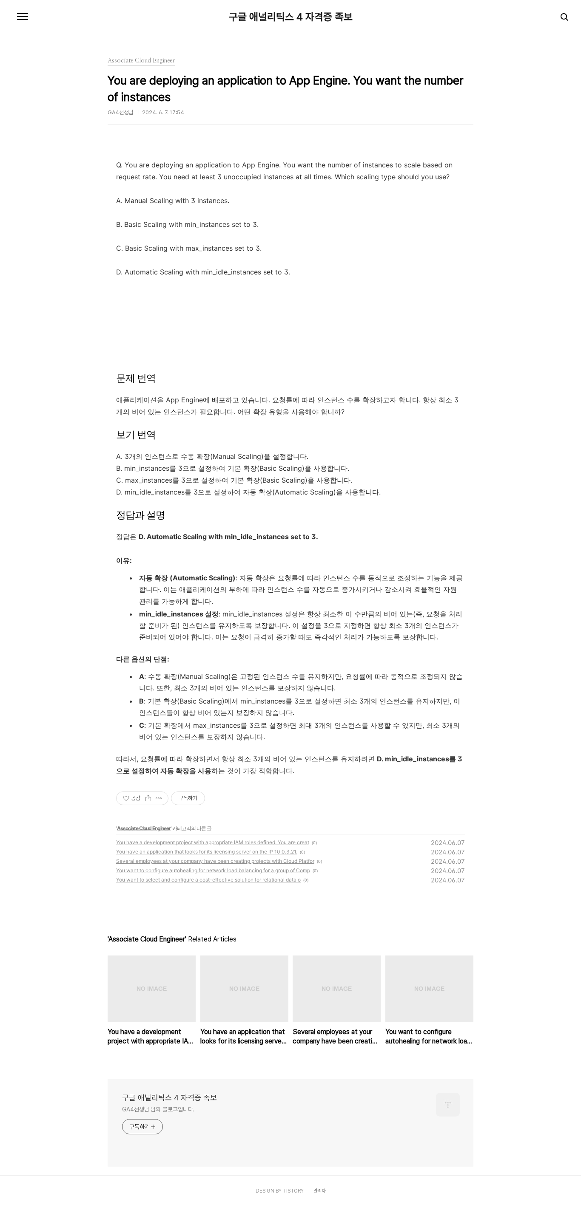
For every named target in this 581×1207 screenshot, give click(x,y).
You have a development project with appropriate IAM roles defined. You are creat (212, 842)
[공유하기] (148, 798)
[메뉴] (22, 16)
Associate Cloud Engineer (144, 828)
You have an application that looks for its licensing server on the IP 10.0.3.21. (206, 851)
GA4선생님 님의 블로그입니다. (158, 1109)
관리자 (319, 1191)
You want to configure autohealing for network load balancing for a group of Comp (213, 870)
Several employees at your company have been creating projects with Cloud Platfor (215, 861)
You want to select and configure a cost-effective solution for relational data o (208, 879)
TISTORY (293, 1191)
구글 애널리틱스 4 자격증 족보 (291, 17)
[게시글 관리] (159, 798)
